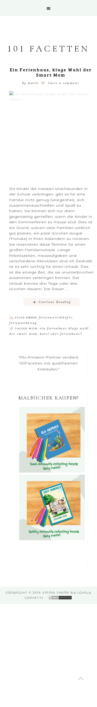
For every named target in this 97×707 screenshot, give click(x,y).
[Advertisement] (48, 652)
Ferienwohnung (23, 323)
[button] (48, 8)
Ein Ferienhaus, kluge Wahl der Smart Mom (51, 72)
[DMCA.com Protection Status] (59, 598)
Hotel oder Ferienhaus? (61, 334)
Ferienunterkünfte (55, 317)
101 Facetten (48, 48)
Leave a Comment (63, 83)
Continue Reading (55, 302)
